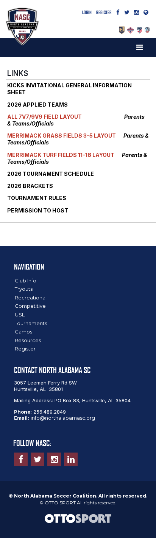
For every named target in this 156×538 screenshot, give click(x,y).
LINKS (17, 73)
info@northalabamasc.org (63, 418)
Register (104, 12)
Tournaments (31, 323)
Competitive (30, 306)
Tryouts (24, 289)
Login (87, 12)
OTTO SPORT (60, 502)
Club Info (25, 281)
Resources (28, 340)
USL (20, 315)
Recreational (31, 298)
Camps (23, 332)
